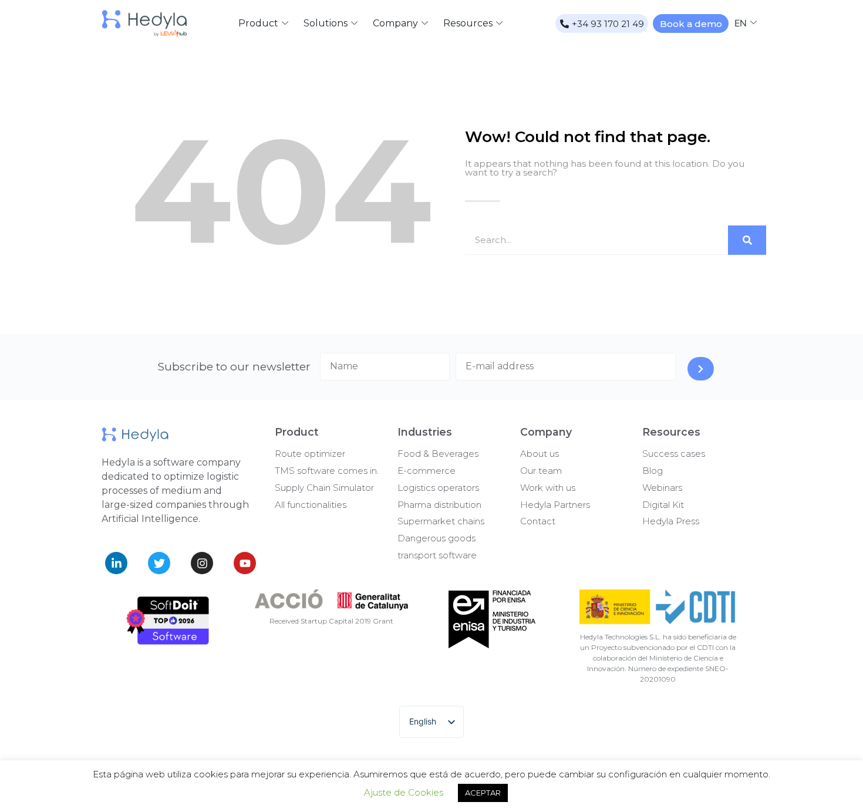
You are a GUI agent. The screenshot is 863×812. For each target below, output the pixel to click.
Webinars (662, 487)
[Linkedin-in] (116, 563)
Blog (652, 470)
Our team (541, 470)
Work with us (547, 487)
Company (395, 23)
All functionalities (310, 504)
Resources (468, 23)
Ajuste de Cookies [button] (403, 792)
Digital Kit (663, 504)
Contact (537, 521)
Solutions (326, 23)
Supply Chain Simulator (324, 487)
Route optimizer (310, 453)
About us (539, 453)
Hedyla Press (670, 521)
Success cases (673, 453)
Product (258, 23)
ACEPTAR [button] (483, 792)
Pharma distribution (439, 504)
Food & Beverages (437, 453)
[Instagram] (202, 563)
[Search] (747, 240)
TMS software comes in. (327, 470)
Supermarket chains (440, 521)
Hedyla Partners (555, 504)
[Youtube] (245, 563)
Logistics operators (438, 487)
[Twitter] (159, 563)
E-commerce (426, 470)
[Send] (700, 368)
